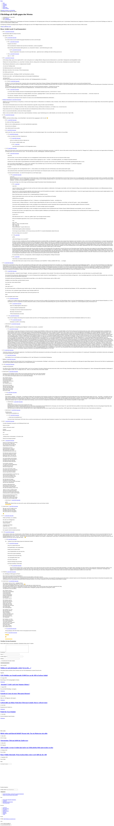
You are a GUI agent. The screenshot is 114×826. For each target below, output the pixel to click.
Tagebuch (5, 4)
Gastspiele (5, 5)
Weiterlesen (2, 681)
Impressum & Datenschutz (8, 801)
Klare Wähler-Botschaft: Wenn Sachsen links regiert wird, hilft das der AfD (23, 754)
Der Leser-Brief (6, 808)
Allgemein (5, 807)
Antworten (12, 31)
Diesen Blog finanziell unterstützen (9, 799)
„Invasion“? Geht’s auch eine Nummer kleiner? (14, 684)
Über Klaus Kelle (6, 802)
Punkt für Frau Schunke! (8, 712)
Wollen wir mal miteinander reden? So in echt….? (15, 668)
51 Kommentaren (8, 19)
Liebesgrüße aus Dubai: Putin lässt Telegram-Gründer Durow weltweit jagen (23, 702)
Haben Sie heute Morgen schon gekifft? (10, 794)
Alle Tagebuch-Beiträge (4, 719)
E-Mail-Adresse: (3, 789)
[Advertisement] (8, 724)
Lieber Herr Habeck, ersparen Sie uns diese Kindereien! (13, 793)
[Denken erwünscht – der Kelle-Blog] (7, 10)
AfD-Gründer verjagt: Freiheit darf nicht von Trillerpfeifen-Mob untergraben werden (26, 747)
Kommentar (3, 652)
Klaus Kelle (5, 7)
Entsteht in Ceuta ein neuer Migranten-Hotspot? (15, 693)
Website (1, 658)
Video (4, 6)
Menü (1, 0)
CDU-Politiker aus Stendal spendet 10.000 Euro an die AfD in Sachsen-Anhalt (24, 675)
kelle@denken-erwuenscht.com (9, 818)
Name (1, 654)
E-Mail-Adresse (3, 656)
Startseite (4, 811)
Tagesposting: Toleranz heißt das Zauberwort (14, 740)
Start (4, 3)
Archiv (1, 823)
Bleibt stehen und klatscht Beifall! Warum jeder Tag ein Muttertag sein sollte (23, 733)
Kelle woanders (6, 8)
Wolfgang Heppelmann (7, 99)
